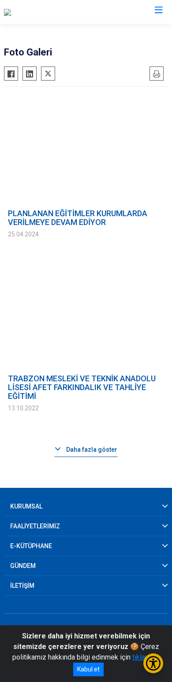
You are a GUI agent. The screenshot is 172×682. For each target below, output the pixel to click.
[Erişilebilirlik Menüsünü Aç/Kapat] (153, 663)
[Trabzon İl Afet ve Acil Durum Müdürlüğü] (65, 12)
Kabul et (88, 669)
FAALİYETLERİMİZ (35, 526)
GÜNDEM (23, 565)
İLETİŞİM (22, 585)
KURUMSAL (26, 506)
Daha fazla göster (91, 449)
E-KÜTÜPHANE (31, 545)
